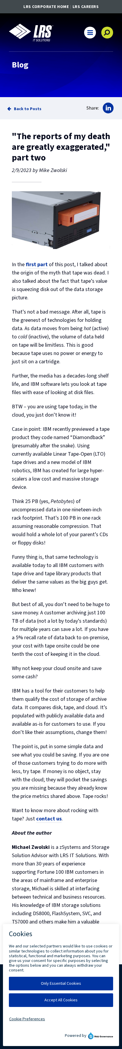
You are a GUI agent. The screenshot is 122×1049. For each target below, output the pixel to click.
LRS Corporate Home (46, 7)
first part (37, 264)
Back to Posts (27, 108)
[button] (90, 32)
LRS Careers (86, 7)
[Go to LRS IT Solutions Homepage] (31, 32)
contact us (49, 819)
